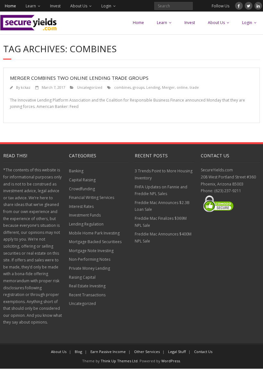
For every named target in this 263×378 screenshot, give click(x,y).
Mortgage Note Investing (91, 250)
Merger (168, 87)
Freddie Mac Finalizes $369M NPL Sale (161, 222)
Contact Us (203, 351)
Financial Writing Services (91, 197)
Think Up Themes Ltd (119, 360)
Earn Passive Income (108, 351)
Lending (153, 87)
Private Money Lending (89, 268)
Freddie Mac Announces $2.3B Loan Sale (162, 206)
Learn (31, 6)
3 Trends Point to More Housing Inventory (163, 174)
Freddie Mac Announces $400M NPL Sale (163, 237)
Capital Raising (82, 180)
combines (122, 87)
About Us (78, 6)
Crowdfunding (82, 189)
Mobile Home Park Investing (94, 233)
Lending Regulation (86, 224)
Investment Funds (85, 215)
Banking (76, 171)
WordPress (170, 360)
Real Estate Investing (87, 286)
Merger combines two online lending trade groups (79, 78)
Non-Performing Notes (89, 259)
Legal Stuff (177, 351)
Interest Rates (81, 206)
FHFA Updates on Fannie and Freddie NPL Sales (161, 190)
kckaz (25, 87)
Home (10, 6)
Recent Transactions (87, 295)
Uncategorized (89, 87)
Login (106, 6)
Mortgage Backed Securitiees (95, 241)
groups (138, 87)
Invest (55, 6)
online (182, 87)
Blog (78, 351)
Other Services (147, 351)
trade (194, 87)
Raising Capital (82, 277)
